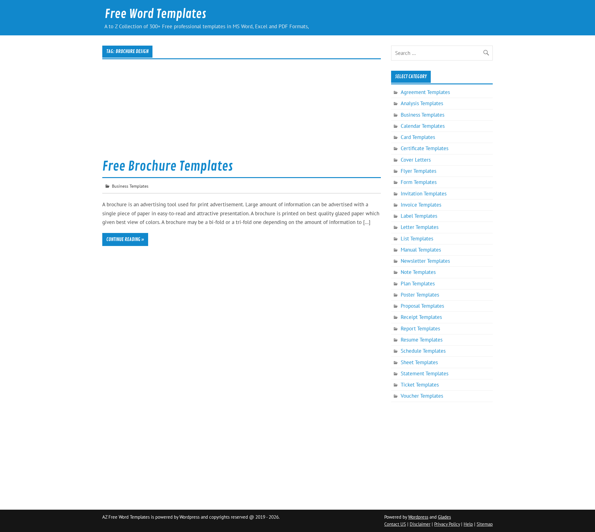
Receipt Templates (421, 317)
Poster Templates (420, 294)
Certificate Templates (424, 148)
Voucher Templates (422, 395)
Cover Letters (416, 159)
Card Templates (418, 137)
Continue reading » (125, 239)
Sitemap (485, 524)
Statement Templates (424, 373)
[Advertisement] (241, 112)
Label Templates (419, 215)
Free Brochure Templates (167, 166)
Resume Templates (422, 339)
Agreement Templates (425, 92)
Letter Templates (420, 227)
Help (468, 524)
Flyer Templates (418, 171)
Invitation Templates (424, 193)
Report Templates (420, 328)
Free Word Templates (155, 14)
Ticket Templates (420, 384)
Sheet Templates (419, 362)
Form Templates (419, 182)
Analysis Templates (422, 103)
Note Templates (418, 272)
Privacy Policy (447, 524)
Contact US (395, 524)
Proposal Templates (422, 305)
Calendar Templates (423, 126)
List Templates (417, 238)
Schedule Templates (423, 350)
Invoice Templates (421, 204)
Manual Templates (421, 249)
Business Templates (130, 186)
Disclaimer (420, 524)
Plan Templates (418, 283)
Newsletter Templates (425, 260)
